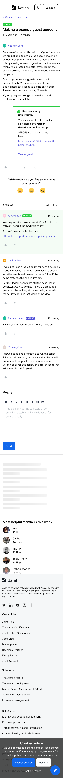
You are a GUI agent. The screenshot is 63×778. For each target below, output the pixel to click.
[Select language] (37, 7)
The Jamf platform (12, 677)
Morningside (15, 347)
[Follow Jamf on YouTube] (17, 605)
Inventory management (15, 700)
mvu (15, 528)
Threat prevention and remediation (22, 727)
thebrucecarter (21, 568)
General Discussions (16, 17)
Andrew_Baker (16, 45)
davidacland (15, 260)
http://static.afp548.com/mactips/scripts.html (29, 236)
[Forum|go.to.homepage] (18, 7)
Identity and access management (21, 716)
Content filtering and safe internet (21, 733)
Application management (16, 694)
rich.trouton (14, 215)
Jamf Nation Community (16, 633)
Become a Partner (12, 649)
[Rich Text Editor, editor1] (31, 422)
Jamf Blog (8, 638)
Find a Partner (10, 655)
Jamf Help (8, 621)
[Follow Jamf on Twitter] (4, 605)
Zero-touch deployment (15, 683)
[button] (7, 8)
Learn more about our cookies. (39, 755)
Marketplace (9, 644)
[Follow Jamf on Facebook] (31, 605)
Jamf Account (10, 660)
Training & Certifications (15, 627)
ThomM (17, 548)
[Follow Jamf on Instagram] (24, 605)
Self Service (9, 710)
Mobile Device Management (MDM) (22, 688)
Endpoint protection (13, 722)
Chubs (16, 538)
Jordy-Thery (20, 558)
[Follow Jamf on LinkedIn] (11, 605)
